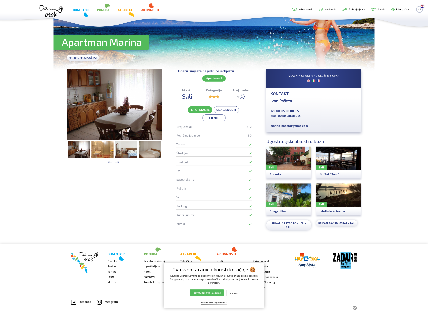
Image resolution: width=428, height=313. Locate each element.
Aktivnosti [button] (150, 10)
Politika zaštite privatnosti (214, 302)
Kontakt (381, 9)
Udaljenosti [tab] (226, 109)
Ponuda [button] (103, 10)
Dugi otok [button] (81, 10)
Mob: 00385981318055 (286, 115)
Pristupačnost (403, 9)
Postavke (233, 293)
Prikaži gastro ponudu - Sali (289, 225)
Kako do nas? (305, 9)
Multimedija (331, 9)
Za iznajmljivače (357, 9)
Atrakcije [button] (125, 10)
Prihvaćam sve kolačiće (207, 292)
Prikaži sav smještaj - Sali (336, 223)
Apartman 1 (214, 78)
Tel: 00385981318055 (285, 110)
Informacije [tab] (200, 109)
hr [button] (419, 9)
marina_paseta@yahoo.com (289, 125)
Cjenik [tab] (214, 118)
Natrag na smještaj (83, 57)
